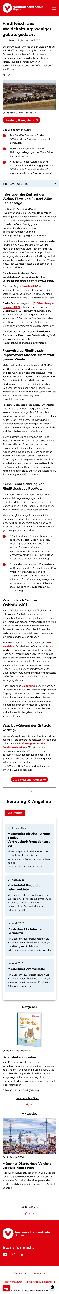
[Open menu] (6, 1288)
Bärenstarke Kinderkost (20, 1057)
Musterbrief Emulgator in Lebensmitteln (26, 887)
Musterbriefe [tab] (15, 812)
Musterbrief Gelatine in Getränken (25, 931)
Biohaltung (28, 686)
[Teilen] (9, 75)
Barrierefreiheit (13, 1282)
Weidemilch (30, 286)
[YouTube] (5, 1255)
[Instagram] (13, 1255)
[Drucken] (4, 75)
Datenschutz (21, 1273)
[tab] (27, 1104)
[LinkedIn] (21, 1255)
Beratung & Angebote (19, 120)
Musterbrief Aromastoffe (26, 969)
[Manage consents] (52, 1287)
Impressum (39, 1273)
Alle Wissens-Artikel (27, 779)
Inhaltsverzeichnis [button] (15, 184)
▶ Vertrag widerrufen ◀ (41, 1282)
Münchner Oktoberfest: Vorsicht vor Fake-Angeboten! (27, 1166)
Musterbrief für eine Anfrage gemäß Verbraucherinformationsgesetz (29, 840)
